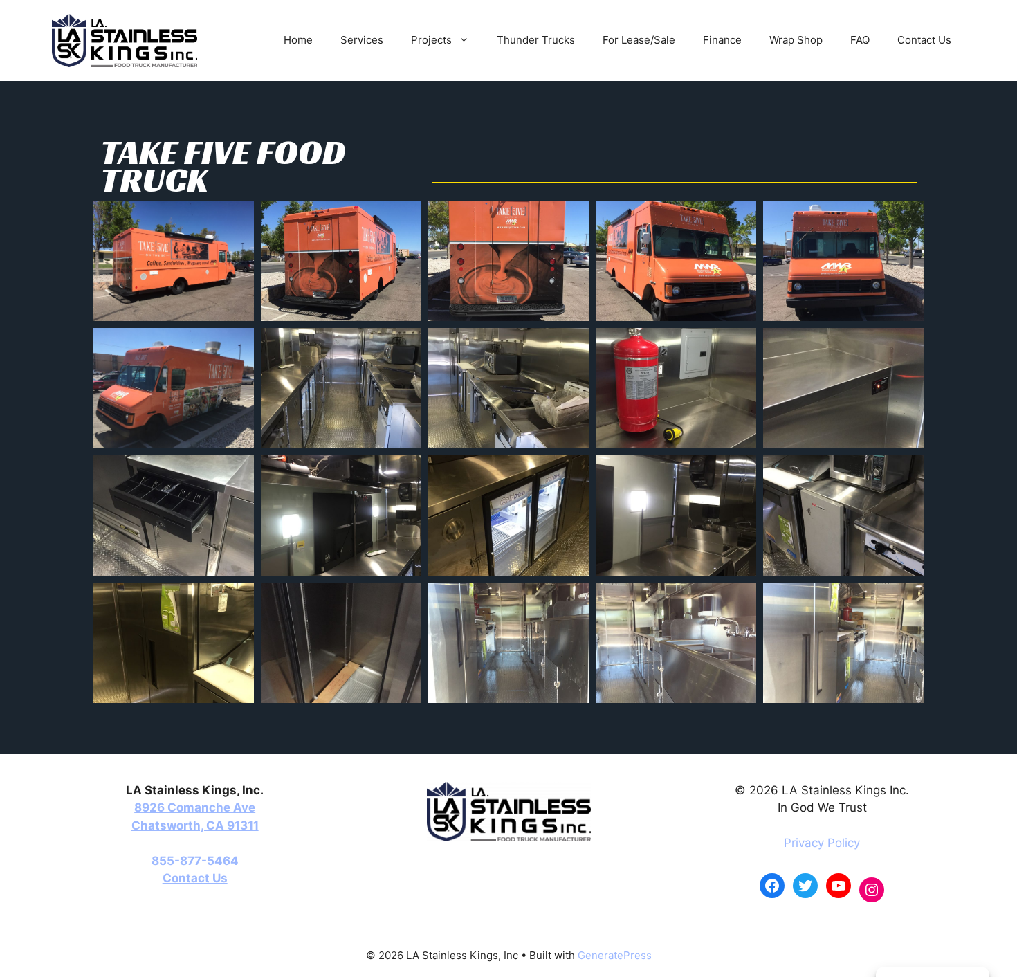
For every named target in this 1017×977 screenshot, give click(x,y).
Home (298, 39)
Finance (722, 39)
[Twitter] (805, 885)
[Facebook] (772, 885)
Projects (431, 39)
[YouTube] (838, 885)
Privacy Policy (822, 843)
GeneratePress (615, 955)
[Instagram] (871, 889)
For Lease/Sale (639, 39)
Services (361, 39)
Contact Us (924, 39)
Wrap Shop (796, 39)
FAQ (860, 39)
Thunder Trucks (536, 39)
